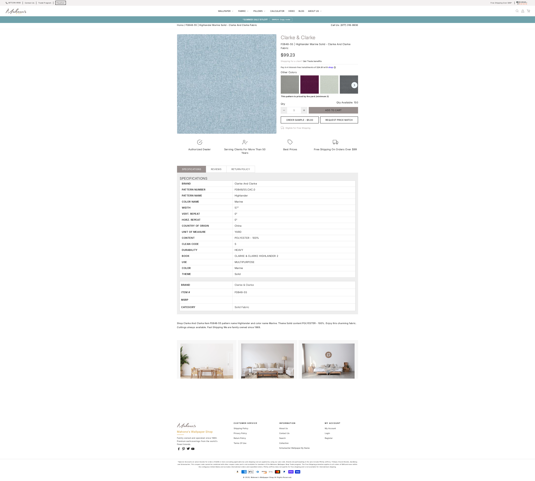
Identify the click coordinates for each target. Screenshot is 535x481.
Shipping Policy (241, 428)
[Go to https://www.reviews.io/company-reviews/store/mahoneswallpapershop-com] (522, 3)
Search (282, 438)
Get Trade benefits (312, 61)
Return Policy (240, 438)
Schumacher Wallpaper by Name (294, 448)
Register (329, 438)
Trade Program (44, 3)
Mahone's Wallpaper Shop (262, 477)
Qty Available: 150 (347, 102)
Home (180, 25)
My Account (330, 428)
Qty (283, 103)
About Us (283, 428)
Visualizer (60, 3)
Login (327, 433)
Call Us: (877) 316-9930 (344, 25)
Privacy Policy (240, 433)
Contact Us (29, 3)
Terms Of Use (240, 443)
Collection (284, 443)
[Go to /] (16, 11)
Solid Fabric (242, 307)
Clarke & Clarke (244, 284)
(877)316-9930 (14, 3)
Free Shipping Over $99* (501, 3)
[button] (226, 11)
